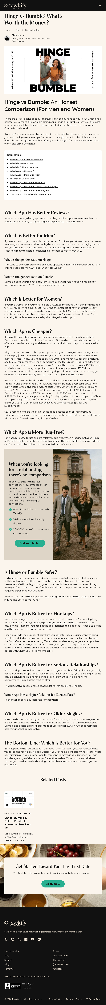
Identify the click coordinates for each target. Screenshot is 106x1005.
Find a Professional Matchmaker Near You (27, 976)
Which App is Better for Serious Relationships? (34, 186)
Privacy (69, 999)
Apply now (53, 883)
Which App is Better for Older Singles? (30, 190)
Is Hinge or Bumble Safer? (23, 179)
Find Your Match (29, 543)
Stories (8, 960)
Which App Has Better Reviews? (26, 159)
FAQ (6, 955)
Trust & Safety (56, 999)
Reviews (8, 969)
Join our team (60, 955)
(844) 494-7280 (61, 964)
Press (56, 951)
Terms (79, 999)
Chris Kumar (18, 35)
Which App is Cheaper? (22, 171)
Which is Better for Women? (24, 167)
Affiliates (57, 969)
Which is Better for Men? (23, 163)
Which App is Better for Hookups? (27, 182)
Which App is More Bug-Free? (25, 175)
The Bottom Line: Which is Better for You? (31, 194)
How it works (11, 951)
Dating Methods (24, 813)
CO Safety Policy (93, 999)
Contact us (59, 960)
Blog (7, 964)
